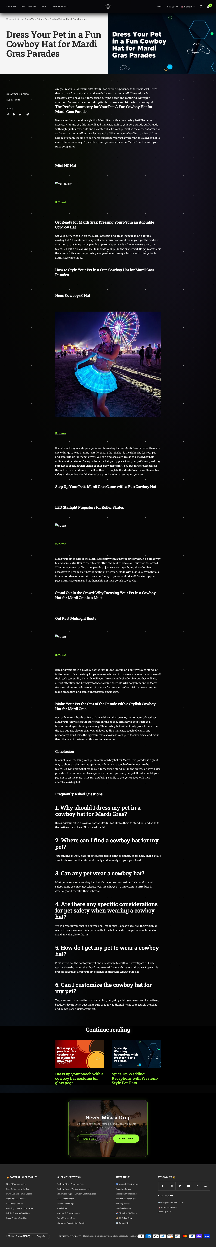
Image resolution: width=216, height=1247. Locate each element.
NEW (43, 6)
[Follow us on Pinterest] (179, 1186)
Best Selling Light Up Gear (18, 1189)
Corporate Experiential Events (71, 1223)
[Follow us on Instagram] (171, 1186)
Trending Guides (123, 1189)
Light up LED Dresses (15, 1198)
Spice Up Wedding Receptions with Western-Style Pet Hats (135, 1078)
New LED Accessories (16, 1184)
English (41, 1236)
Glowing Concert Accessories (19, 1208)
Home (9, 19)
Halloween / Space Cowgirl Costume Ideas (76, 1194)
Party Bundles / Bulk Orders (19, 1194)
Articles (19, 19)
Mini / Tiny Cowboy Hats (18, 1213)
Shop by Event (59, 6)
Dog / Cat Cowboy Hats (17, 1218)
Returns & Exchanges (126, 1198)
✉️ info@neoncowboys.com (171, 1202)
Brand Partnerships (66, 1218)
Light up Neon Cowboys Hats (70, 1184)
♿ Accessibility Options (127, 1184)
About (160, 6)
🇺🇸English (186, 7)
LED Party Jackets (14, 1203)
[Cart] (208, 6)
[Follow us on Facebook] (162, 1186)
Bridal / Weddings (65, 1203)
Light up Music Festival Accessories (73, 1189)
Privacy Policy (123, 1203)
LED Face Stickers (65, 1198)
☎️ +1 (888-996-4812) (167, 1207)
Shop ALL (11, 6)
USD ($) (171, 7)
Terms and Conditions (126, 1194)
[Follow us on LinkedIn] (205, 1186)
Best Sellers (29, 6)
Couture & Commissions (68, 1213)
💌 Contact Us (122, 1223)
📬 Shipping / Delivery (126, 1213)
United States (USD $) (19, 1236)
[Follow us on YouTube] (188, 1186)
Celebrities (62, 1208)
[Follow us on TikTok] (197, 1186)
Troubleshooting (123, 1208)
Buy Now (60, 201)
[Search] (201, 6)
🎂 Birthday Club (124, 1218)
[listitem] (8, 114)
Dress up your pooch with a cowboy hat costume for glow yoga (79, 1078)
